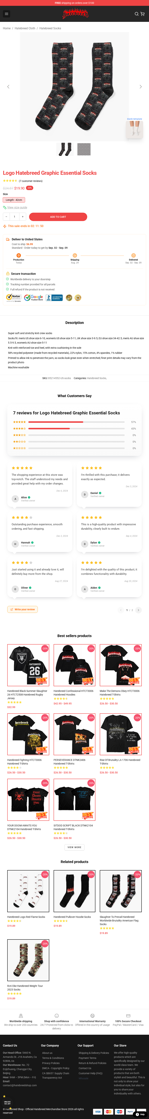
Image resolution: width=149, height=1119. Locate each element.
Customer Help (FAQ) (90, 1073)
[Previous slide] (8, 86)
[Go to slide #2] (84, 149)
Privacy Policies (51, 1063)
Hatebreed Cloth (25, 28)
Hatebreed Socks (50, 28)
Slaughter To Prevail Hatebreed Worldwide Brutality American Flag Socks (119, 920)
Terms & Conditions (53, 1058)
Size (5, 194)
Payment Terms (87, 1058)
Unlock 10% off (7, 1103)
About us (47, 1052)
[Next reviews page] (138, 610)
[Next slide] (140, 86)
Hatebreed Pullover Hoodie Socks (72, 916)
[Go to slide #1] (65, 149)
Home (7, 28)
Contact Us (85, 1068)
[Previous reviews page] (121, 610)
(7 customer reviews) (31, 181)
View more (75, 847)
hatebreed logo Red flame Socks (26, 916)
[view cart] (142, 14)
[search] (136, 14)
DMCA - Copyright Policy (55, 1068)
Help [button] (142, 1114)
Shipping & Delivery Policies (94, 1052)
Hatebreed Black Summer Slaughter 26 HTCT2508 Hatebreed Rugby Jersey (27, 694)
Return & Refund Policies (92, 1063)
